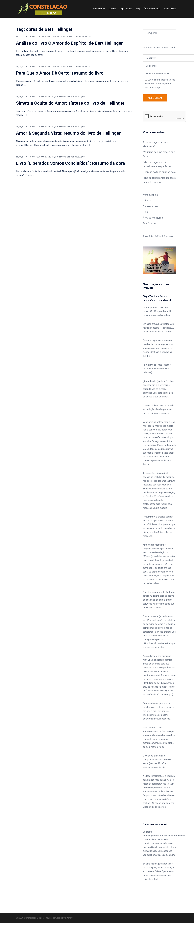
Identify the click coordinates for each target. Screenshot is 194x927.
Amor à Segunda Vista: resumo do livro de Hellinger (68, 133)
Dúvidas (112, 9)
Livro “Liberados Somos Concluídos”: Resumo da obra (70, 163)
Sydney (69, 918)
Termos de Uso (148, 236)
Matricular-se (99, 9)
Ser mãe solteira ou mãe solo (159, 172)
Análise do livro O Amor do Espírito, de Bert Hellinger (69, 43)
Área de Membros (152, 9)
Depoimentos (126, 9)
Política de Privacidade (164, 236)
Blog (138, 9)
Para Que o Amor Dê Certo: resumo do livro (60, 73)
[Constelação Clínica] (41, 8)
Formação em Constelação (70, 97)
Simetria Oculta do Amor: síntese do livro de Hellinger (70, 103)
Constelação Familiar (79, 37)
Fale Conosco (170, 9)
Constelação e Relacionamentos (48, 37)
